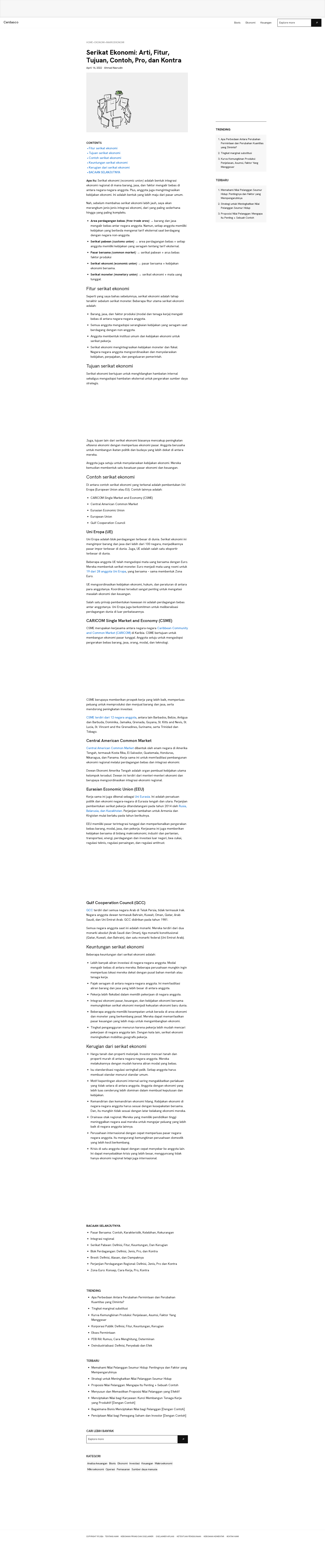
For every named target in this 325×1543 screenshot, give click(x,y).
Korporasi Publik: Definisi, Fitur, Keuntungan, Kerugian (127, 1326)
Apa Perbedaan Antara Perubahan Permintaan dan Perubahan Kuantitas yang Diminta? (242, 143)
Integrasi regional (102, 1239)
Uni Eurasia (142, 796)
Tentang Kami (112, 1536)
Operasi (110, 1469)
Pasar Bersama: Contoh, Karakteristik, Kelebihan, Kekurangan (132, 1232)
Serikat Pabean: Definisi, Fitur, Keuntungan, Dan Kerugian (129, 1245)
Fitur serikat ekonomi (103, 148)
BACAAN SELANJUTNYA (104, 172)
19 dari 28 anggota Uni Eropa (106, 571)
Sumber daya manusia (144, 1469)
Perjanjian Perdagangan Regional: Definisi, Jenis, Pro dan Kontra (134, 1264)
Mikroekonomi (95, 1469)
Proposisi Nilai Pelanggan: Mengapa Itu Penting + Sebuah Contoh (134, 1385)
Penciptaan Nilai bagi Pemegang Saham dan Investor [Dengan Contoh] (138, 1415)
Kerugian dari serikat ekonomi (109, 167)
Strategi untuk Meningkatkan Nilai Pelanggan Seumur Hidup (131, 1379)
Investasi (134, 1463)
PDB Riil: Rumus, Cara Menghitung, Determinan (122, 1339)
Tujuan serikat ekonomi (104, 153)
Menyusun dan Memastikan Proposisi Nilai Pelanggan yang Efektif (135, 1391)
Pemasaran (123, 1469)
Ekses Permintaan (103, 1333)
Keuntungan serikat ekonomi (108, 162)
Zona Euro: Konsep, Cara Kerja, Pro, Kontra (120, 1270)
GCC (89, 910)
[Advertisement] (162, 8)
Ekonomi (122, 1463)
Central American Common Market (110, 748)
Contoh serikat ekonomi (105, 158)
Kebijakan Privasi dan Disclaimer (137, 1536)
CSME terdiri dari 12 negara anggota (111, 717)
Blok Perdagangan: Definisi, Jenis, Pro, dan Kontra (124, 1251)
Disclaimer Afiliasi (165, 1536)
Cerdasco (11, 22)
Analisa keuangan (97, 1463)
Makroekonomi (163, 1463)
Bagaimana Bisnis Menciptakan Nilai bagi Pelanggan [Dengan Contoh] (138, 1409)
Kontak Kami (233, 1536)
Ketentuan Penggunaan (189, 1536)
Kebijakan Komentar (214, 1536)
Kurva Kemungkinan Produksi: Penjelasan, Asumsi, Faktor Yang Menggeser (239, 163)
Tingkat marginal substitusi (109, 1308)
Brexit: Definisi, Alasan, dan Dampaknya (117, 1257)
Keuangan (147, 1463)
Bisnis (112, 1463)
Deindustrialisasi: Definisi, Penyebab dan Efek (121, 1345)
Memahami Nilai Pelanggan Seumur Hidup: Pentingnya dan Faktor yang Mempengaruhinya (241, 194)
